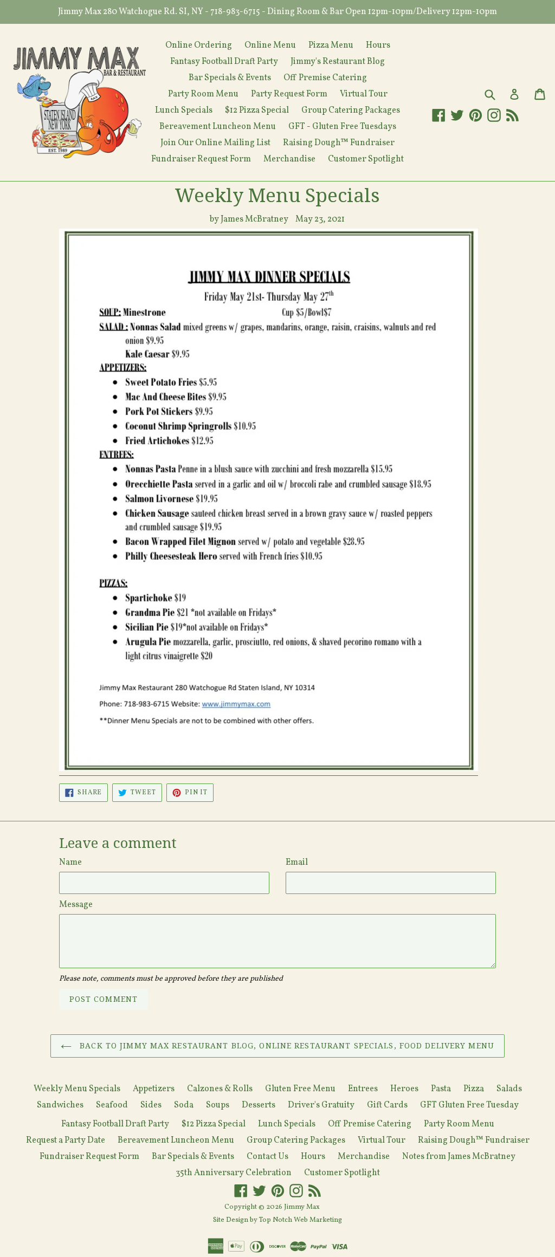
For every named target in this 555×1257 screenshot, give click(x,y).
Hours (378, 45)
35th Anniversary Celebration (234, 1173)
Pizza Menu (330, 45)
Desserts (258, 1105)
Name (70, 863)
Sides (151, 1105)
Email (297, 863)
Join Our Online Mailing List (215, 143)
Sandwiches (60, 1105)
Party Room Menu (203, 94)
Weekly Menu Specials (77, 1089)
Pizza (473, 1089)
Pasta (441, 1089)
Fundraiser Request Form (201, 159)
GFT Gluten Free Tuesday (469, 1105)
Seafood (112, 1105)
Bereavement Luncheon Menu (217, 127)
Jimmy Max (302, 1207)
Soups (217, 1105)
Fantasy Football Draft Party (224, 62)
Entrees (363, 1089)
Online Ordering (198, 45)
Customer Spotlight (366, 159)
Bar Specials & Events (230, 78)
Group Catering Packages (350, 110)
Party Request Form (289, 94)
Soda (183, 1105)
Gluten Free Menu (300, 1089)
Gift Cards (387, 1105)
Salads (509, 1089)
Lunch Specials (183, 110)
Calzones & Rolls (220, 1089)
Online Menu (270, 45)
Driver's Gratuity (321, 1105)
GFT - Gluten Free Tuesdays (342, 127)
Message (76, 905)
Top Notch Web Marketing (299, 1220)
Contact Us (267, 1157)
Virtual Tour (364, 94)
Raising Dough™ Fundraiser (339, 143)
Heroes (404, 1089)
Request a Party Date (65, 1140)
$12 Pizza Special (257, 110)
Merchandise (289, 159)
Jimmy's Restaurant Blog (338, 62)
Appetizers (154, 1089)
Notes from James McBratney (458, 1157)
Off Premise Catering (325, 78)
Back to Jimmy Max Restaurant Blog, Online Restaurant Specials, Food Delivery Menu (285, 1045)
